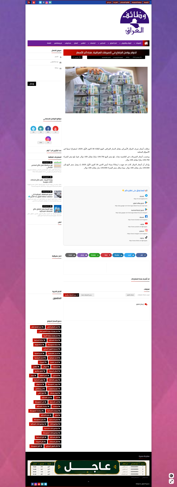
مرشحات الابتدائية (42, 406)
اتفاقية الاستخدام (124, 2)
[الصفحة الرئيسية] (146, 43)
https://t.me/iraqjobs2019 (140, 199)
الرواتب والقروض (126, 43)
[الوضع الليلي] (171, 475)
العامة (49, 43)
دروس (32, 375)
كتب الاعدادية (54, 402)
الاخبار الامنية (39, 353)
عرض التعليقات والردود (71, 295)
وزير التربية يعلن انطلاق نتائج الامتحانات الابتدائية (42, 210)
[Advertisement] (65, 21)
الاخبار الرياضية (53, 357)
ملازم (56, 415)
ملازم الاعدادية (53, 419)
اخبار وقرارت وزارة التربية (51, 335)
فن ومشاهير (58, 43)
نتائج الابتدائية (54, 437)
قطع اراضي (41, 393)
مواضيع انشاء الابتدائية (37, 424)
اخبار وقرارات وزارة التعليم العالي (48, 331)
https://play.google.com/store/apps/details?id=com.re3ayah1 (131, 212)
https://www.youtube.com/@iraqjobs (137, 226)
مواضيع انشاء (54, 424)
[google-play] (50, 2)
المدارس (102, 43)
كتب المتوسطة (39, 402)
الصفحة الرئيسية (118, 57)
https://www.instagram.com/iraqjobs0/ (137, 233)
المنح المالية (43, 375)
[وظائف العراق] (134, 22)
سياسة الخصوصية (136, 2)
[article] (86, 268)
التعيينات (138, 43)
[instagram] (46, 2)
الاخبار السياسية (39, 357)
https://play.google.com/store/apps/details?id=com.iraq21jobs (131, 206)
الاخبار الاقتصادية (106, 57)
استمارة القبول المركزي (51, 349)
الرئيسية (146, 2)
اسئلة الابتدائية (53, 340)
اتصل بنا (116, 2)
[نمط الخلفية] (171, 481)
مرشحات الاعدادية (52, 410)
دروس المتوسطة (53, 384)
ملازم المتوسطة (39, 419)
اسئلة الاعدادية (38, 340)
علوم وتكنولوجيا (53, 388)
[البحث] (29, 2)
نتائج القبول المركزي (52, 446)
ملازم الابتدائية (45, 415)
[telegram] (40, 2)
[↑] (88, 481)
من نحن (109, 2)
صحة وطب (68, 43)
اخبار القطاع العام (37, 327)
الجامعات (92, 43)
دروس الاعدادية (38, 380)
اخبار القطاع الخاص (52, 327)
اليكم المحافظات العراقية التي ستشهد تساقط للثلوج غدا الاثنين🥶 (40, 195)
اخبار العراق (113, 43)
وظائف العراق (129, 484)
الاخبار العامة (54, 362)
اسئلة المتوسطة (53, 344)
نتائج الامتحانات (53, 441)
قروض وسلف (54, 393)
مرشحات (55, 406)
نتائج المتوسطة (35, 446)
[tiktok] (37, 2)
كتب (57, 397)
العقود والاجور (39, 371)
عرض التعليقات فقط (86, 295)
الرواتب (45, 366)
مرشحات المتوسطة (36, 410)
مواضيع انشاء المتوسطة (50, 432)
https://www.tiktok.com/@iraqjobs (138, 240)
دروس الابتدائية (53, 380)
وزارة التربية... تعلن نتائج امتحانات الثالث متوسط (41, 180)
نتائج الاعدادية (40, 437)
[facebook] (43, 2)
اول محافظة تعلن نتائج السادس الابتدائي (41, 166)
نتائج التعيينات (40, 441)
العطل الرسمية (53, 371)
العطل (76, 43)
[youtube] (33, 2)
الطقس (83, 43)
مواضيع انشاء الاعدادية (51, 428)
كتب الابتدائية (46, 397)
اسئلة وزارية (38, 344)
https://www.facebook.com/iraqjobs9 (137, 219)
